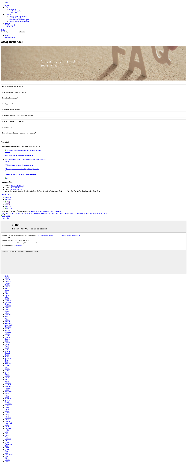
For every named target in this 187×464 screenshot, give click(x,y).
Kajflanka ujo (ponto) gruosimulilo (96, 213)
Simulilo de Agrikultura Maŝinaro (19, 21)
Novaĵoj (7, 23)
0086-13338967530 (17, 187)
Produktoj (8, 14)
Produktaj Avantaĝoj (15, 11)
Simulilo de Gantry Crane (77, 213)
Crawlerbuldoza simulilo (40, 213)
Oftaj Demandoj (10, 25)
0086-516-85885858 (17, 186)
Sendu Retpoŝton (6, 217)
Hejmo (7, 6)
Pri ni (6, 7)
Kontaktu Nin (9, 27)
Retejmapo (46, 211)
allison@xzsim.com (17, 189)
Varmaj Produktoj (36, 211)
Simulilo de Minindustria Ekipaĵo (19, 20)
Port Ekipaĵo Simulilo (15, 18)
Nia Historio (12, 9)
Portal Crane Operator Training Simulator (13, 213)
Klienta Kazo (13, 13)
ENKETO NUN (6, 194)
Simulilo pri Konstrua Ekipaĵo (18, 16)
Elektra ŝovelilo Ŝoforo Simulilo (58, 213)
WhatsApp (6, 218)
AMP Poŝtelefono (56, 211)
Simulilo (29, 213)
